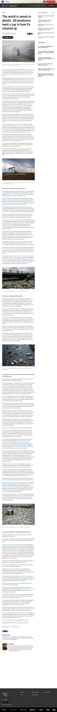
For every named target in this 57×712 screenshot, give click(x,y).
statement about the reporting (8, 487)
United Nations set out (28, 78)
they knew (30, 300)
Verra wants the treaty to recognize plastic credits (13, 544)
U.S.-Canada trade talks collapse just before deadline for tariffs (45, 47)
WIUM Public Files (35, 692)
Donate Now (51, 1)
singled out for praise (22, 251)
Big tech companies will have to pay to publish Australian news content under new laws (46, 75)
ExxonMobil (23, 243)
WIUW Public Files (35, 694)
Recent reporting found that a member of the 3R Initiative (14, 482)
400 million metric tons (28, 69)
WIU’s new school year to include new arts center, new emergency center (46, 69)
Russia (3, 587)
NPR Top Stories (15, 626)
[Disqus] (28, 673)
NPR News (4, 12)
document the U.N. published (25, 576)
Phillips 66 (4, 244)
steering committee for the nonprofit (19, 448)
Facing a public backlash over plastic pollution (12, 219)
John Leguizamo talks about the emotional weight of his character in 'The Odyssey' (46, 59)
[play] (3, 5)
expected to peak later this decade (19, 204)
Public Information (47, 692)
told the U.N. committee (28, 236)
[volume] (6, 5)
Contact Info (22, 692)
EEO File (21, 694)
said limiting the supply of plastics (26, 588)
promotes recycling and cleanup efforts (16, 256)
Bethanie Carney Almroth (7, 313)
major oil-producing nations (17, 105)
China (8, 587)
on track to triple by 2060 (13, 194)
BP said (12, 224)
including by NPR (24, 114)
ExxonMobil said (5, 227)
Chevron (28, 243)
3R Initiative (14, 397)
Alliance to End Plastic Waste (8, 248)
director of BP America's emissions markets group (22, 446)
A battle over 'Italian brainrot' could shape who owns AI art (45, 64)
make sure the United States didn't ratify (25, 126)
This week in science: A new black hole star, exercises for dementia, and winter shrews (46, 52)
